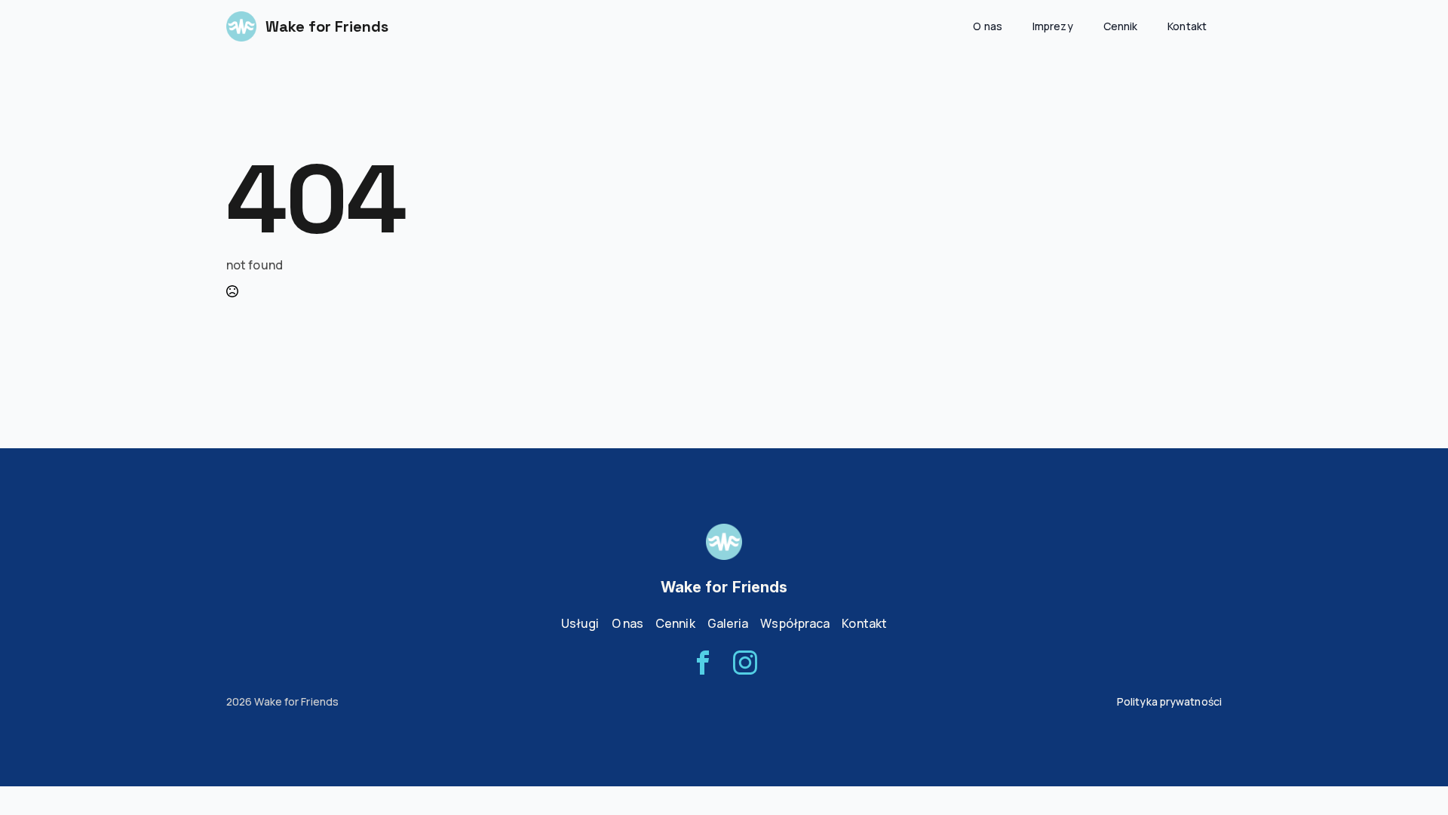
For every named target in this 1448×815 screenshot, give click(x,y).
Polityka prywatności (1169, 701)
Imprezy (1052, 26)
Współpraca (795, 623)
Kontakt (1187, 26)
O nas (987, 26)
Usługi (580, 623)
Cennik (1120, 26)
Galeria (728, 623)
